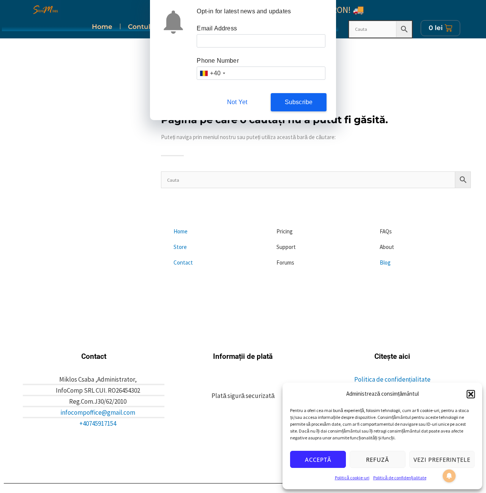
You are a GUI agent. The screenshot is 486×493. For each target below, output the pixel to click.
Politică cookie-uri (352, 477)
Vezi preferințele (441, 459)
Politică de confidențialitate (399, 477)
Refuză (377, 459)
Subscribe (299, 102)
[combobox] (212, 73)
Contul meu (148, 26)
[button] (471, 394)
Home (102, 26)
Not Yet (237, 102)
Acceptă (318, 459)
